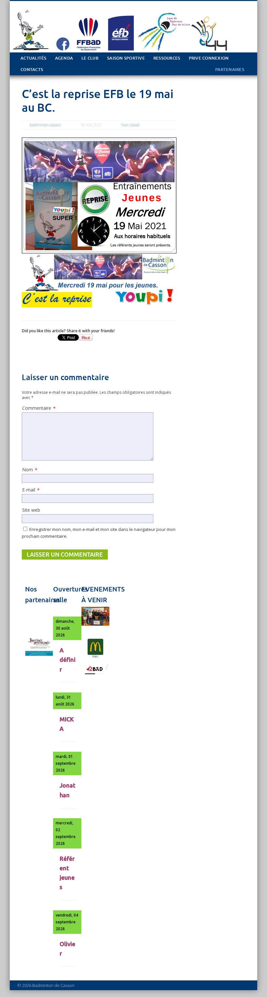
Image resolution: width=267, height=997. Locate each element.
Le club (90, 58)
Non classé (130, 125)
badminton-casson (45, 125)
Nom (29, 469)
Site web (31, 510)
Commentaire (39, 408)
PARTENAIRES (229, 69)
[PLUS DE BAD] (95, 673)
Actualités (34, 58)
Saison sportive (126, 58)
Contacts (32, 69)
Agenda (64, 58)
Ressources (166, 58)
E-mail (31, 490)
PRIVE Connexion (209, 58)
